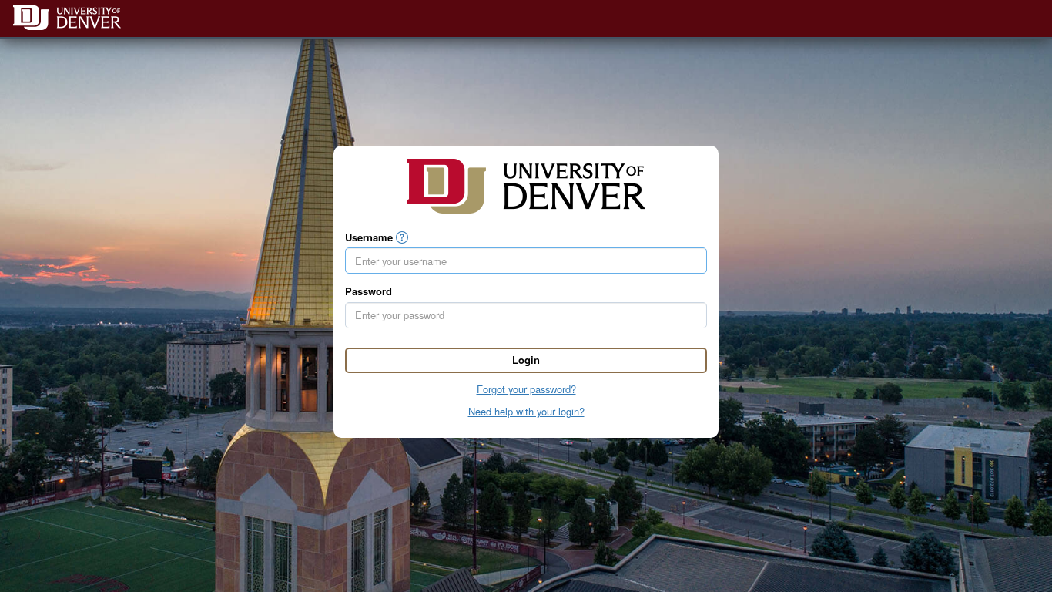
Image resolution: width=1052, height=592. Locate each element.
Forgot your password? (526, 389)
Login (526, 359)
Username (369, 237)
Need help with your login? (526, 411)
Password (368, 291)
